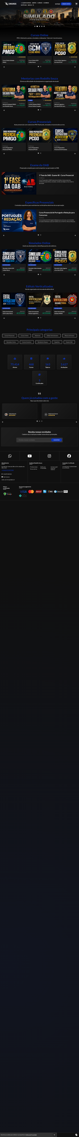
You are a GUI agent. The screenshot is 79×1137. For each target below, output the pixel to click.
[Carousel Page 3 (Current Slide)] (39, 26)
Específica (57, 342)
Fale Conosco (6, 477)
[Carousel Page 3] (42, 421)
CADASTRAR (56, 440)
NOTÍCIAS (24, 5)
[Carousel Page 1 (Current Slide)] (38, 66)
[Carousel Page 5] (44, 26)
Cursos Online (24, 335)
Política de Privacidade (43, 467)
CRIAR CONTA (66, 4)
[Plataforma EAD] (76, 1135)
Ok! (54, 1134)
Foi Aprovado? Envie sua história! (54, 468)
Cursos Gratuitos (26, 342)
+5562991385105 (7, 474)
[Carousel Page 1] (35, 26)
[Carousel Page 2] (37, 26)
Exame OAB (69, 342)
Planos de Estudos (69, 335)
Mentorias (37, 335)
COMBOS (46, 2)
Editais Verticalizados (52, 335)
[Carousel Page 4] (42, 26)
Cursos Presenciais (10, 335)
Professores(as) (33, 467)
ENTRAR (57, 4)
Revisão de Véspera (43, 342)
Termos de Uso (33, 469)
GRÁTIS (34, 2)
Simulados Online (11, 342)
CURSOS (39, 2)
